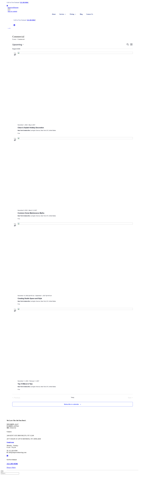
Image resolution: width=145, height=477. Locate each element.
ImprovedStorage (13, 7)
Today (72, 397)
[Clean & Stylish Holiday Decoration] (75, 87)
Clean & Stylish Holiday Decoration (31, 127)
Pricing (72, 14)
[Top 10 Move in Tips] (75, 343)
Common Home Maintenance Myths (31, 213)
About (54, 14)
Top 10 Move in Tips (25, 384)
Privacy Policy (11, 467)
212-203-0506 (24, 2)
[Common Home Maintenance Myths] (75, 172)
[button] (10, 442)
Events (14, 39)
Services (61, 14)
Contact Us (89, 14)
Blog (81, 14)
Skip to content (12, 11)
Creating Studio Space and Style (30, 298)
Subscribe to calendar (71, 404)
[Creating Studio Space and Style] (75, 258)
